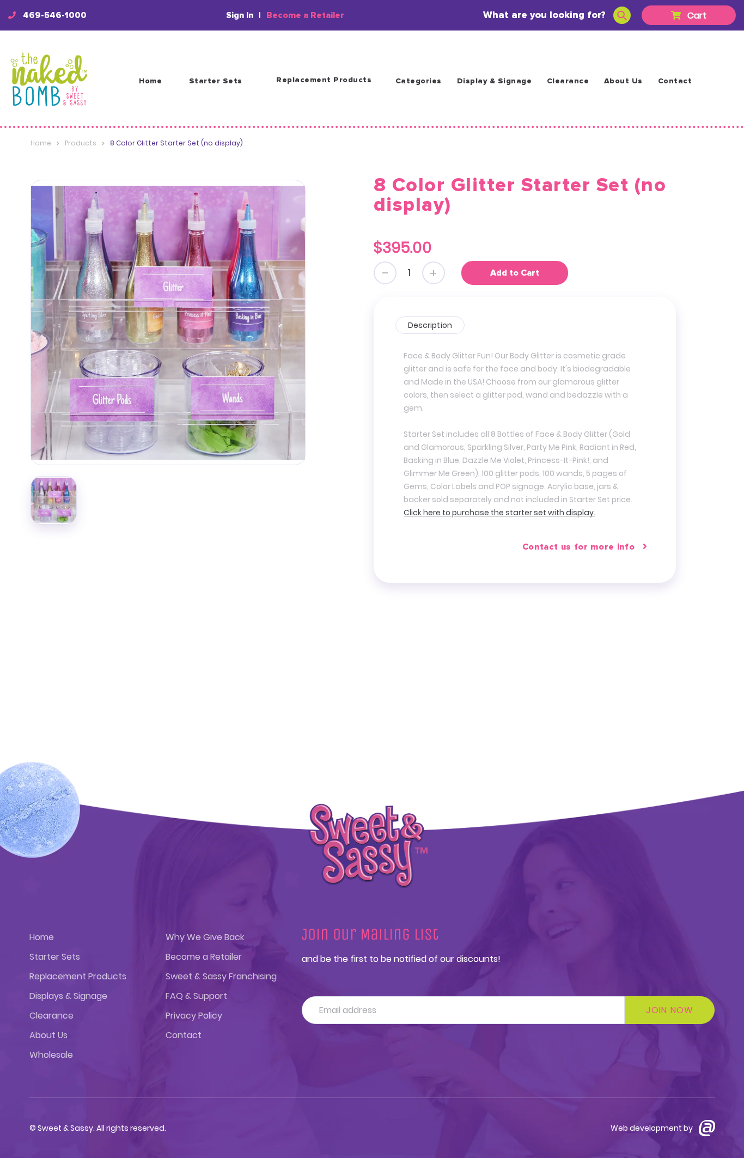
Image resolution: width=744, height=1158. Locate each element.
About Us (623, 81)
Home (150, 81)
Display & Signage (494, 81)
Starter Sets (215, 81)
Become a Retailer (305, 15)
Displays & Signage (68, 996)
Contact (675, 81)
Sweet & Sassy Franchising (221, 976)
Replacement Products (323, 80)
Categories (418, 81)
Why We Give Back (205, 937)
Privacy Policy (194, 1015)
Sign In (239, 15)
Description (430, 325)
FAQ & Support (196, 996)
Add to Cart (514, 273)
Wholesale (51, 1055)
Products (80, 143)
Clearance (568, 81)
